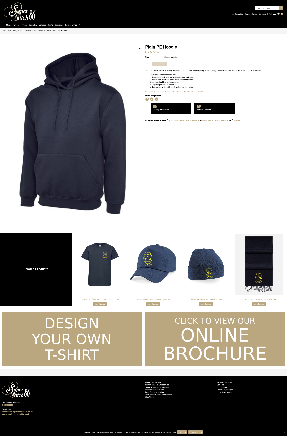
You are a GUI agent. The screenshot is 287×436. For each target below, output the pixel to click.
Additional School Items (154, 390)
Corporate (221, 385)
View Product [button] (100, 304)
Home (4, 31)
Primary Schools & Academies (21, 31)
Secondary (33, 25)
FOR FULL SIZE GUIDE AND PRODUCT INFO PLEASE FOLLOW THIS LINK (174, 91)
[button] (140, 48)
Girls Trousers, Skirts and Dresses (158, 395)
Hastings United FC (72, 25)
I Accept (182, 432)
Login (264, 14)
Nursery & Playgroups (153, 382)
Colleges (42, 25)
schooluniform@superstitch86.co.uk (184, 120)
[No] (284, 432)
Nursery (16, 25)
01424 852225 (239, 120)
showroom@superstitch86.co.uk (215, 120)
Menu (8, 25)
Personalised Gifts (224, 382)
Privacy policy (196, 432)
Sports (50, 25)
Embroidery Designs (225, 390)
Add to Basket (159, 64)
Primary (24, 25)
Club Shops (149, 397)
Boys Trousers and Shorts (155, 392)
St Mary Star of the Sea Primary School (44, 31)
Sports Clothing (223, 387)
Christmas (59, 25)
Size (147, 57)
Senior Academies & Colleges (157, 387)
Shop (9, 31)
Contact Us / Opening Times (245, 14)
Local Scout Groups (224, 392)
